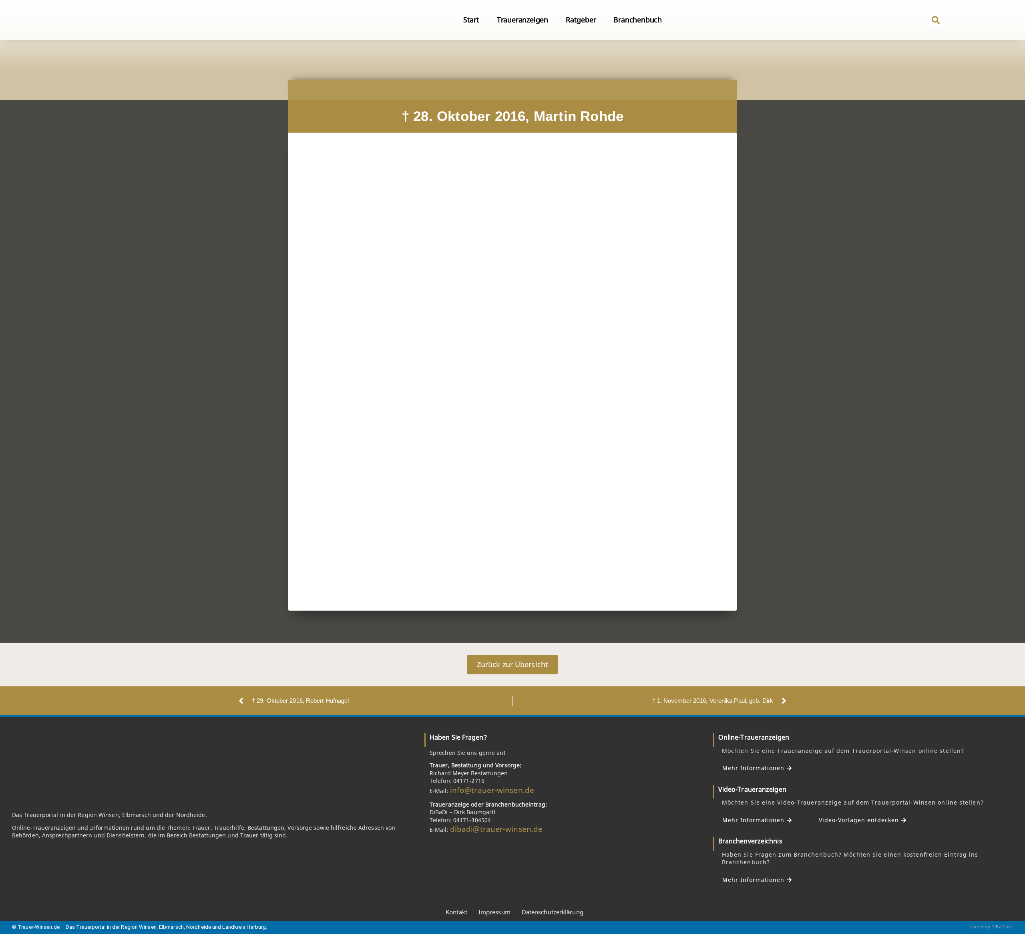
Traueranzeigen (522, 19)
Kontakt (456, 912)
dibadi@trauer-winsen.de (496, 829)
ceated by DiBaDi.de (991, 927)
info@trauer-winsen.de (492, 790)
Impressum (494, 912)
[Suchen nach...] (936, 20)
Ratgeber (581, 19)
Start (471, 19)
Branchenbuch (637, 19)
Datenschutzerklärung (552, 912)
